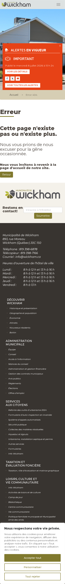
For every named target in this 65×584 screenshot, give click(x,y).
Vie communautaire (18, 511)
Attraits (14, 323)
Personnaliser (32, 567)
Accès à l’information (19, 359)
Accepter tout (32, 557)
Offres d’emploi (16, 393)
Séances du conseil (18, 364)
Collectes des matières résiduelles (25, 429)
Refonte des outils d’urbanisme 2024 (27, 410)
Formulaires (14, 448)
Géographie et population (23, 313)
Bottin (13, 332)
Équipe (12, 349)
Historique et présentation (23, 308)
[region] (32, 553)
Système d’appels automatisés (24, 419)
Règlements (14, 383)
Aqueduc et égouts (18, 434)
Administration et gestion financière (27, 369)
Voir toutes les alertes (22, 85)
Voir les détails (17, 71)
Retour (6, 174)
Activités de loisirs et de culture (24, 492)
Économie (15, 318)
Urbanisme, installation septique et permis (30, 439)
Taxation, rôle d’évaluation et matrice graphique (33, 470)
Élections (13, 388)
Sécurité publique (17, 424)
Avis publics (14, 378)
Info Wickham (15, 453)
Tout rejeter (32, 576)
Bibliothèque (15, 502)
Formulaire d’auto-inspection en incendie (30, 415)
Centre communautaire (20, 507)
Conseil (12, 354)
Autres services (16, 444)
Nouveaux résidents (20, 327)
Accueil (14, 94)
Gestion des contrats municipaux (25, 373)
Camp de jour (15, 497)
